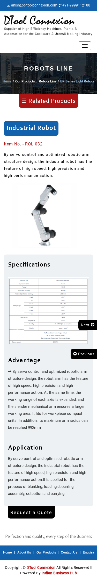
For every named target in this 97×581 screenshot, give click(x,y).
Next (86, 325)
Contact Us (69, 552)
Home (7, 81)
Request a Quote (31, 512)
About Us (24, 552)
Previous (85, 354)
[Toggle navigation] (85, 45)
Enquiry (88, 552)
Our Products (46, 552)
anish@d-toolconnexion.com (34, 5)
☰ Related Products (48, 101)
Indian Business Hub (59, 573)
